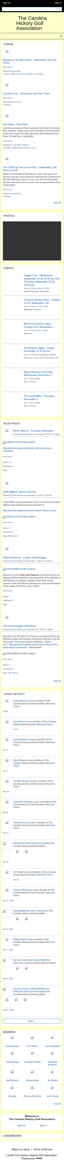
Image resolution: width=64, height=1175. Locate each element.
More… (32, 1021)
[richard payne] (32, 1074)
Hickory (15, 673)
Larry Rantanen (20, 739)
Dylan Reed (33, 991)
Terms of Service (42, 1149)
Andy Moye (16, 71)
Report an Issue (21, 1149)
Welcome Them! (45, 724)
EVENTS (9, 268)
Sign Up (6, 3)
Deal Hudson (25, 148)
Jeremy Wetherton (41, 960)
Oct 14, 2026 (29, 306)
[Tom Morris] (32, 1040)
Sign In (58, 3)
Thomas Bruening (21, 890)
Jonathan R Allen (21, 781)
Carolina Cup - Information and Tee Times (26, 93)
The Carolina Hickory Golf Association (31, 23)
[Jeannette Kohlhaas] (52, 1056)
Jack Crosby (36, 911)
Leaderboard (12, 1135)
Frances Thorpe (20, 989)
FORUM (8, 44)
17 (10, 462)
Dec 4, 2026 (29, 403)
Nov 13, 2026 (29, 355)
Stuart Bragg (19, 760)
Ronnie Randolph (25, 74)
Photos (9, 215)
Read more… (8, 67)
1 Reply (6, 74)
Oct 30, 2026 (29, 330)
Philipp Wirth (19, 939)
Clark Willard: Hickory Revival (19, 491)
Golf (9, 673)
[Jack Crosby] (52, 1090)
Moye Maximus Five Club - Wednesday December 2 (39, 373)
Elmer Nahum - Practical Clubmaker (33, 430)
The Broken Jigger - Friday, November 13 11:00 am (39, 349)
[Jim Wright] (52, 1074)
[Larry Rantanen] (52, 1040)
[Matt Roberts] (12, 1074)
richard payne (37, 843)
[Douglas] (12, 1090)
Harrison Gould (20, 960)
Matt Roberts (19, 843)
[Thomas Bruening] (32, 1090)
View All (57, 203)
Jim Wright (18, 872)
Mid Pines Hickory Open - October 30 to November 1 (39, 325)
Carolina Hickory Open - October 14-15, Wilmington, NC (42, 301)
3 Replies (6, 148)
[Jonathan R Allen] (32, 1056)
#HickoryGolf (13, 536)
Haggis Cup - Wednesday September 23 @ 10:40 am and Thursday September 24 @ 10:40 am (41, 280)
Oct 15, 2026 (42, 306)
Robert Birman (28, 434)
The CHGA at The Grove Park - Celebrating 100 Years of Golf (30, 169)
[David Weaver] (12, 1040)
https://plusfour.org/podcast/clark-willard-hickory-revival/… (30, 510)
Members (9, 1032)
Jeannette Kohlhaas (23, 802)
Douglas (12, 1096)
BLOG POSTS (12, 423)
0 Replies (6, 105)
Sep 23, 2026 (29, 288)
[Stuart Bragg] (12, 1056)
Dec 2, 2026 (29, 379)
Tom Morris (18, 721)
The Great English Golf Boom (19, 625)
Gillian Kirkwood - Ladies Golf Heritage (24, 557)
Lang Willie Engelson (20, 145)
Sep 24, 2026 (43, 288)
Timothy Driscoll (21, 822)
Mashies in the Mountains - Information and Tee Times (30, 61)
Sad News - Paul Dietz (15, 124)
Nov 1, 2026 (42, 330)
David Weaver (20, 701)
